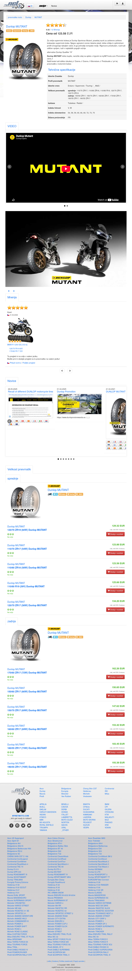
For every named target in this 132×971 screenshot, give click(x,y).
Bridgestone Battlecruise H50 (19, 848)
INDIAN (43, 814)
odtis (49, 961)
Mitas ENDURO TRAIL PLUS (59, 934)
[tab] (11, 126)
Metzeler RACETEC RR (57, 908)
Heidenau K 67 (13, 890)
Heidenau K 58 (13, 884)
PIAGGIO (108, 822)
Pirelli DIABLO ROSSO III (98, 947)
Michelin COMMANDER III (18, 921)
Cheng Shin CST (90, 788)
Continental (109, 788)
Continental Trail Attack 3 (98, 866)
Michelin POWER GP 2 (97, 923)
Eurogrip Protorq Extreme (17, 882)
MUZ (107, 819)
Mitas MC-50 (93, 936)
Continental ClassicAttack (58, 856)
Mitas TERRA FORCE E (98, 939)
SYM (107, 825)
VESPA (86, 827)
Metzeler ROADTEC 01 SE (18, 910)
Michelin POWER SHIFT (17, 926)
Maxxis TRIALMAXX (96, 900)
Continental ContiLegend (17, 859)
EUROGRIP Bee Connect (98, 879)
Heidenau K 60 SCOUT (16, 887)
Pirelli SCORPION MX (56, 952)
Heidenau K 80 (54, 890)
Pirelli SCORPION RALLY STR (19, 954)
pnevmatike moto (15, 17)
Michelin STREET (55, 931)
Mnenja (55, 29)
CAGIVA (64, 806)
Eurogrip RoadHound (56, 882)
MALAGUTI (109, 817)
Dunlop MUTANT (27, 528)
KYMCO (43, 817)
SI (31, 6)
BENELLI (65, 804)
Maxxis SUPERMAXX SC (98, 897)
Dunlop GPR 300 (14, 872)
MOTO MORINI (89, 819)
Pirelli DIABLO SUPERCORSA (100, 949)
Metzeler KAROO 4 (55, 903)
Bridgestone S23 (95, 851)
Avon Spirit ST (13, 840)
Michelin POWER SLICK (57, 926)
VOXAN (108, 827)
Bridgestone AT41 (55, 843)
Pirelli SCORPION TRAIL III (99, 954)
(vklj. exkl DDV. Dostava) (117, 530)
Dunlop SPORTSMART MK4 (59, 877)
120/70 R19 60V (16, 348)
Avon (42, 788)
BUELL (42, 806)
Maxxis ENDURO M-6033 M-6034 (61, 895)
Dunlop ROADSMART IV (58, 874)
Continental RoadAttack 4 (17, 864)
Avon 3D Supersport (15, 838)
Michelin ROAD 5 (55, 929)
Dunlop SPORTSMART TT (99, 877)
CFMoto (86, 806)
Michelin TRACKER (96, 931)
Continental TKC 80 (56, 866)
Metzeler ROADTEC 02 (57, 910)
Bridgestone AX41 (95, 843)
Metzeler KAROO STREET (18, 905)
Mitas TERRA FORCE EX (17, 942)
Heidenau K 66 (94, 887)
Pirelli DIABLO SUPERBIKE (59, 949)
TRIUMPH (44, 827)
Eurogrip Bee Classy (56, 879)
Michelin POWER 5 (96, 921)
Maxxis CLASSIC (95, 892)
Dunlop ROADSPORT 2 (97, 874)
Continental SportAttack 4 (58, 864)
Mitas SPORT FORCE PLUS (59, 939)
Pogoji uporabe (78, 961)
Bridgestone (66, 788)
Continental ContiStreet (16, 861)
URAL (63, 827)
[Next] (14, 291)
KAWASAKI (87, 814)
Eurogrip (64, 791)
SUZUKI (86, 825)
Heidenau (87, 791)
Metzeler (64, 793)
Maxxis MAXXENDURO (16, 897)
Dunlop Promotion (66, 391)
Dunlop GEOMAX (95, 869)
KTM (107, 814)
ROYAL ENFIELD (46, 825)
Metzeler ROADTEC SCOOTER (101, 910)
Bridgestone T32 (54, 853)
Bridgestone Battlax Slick (58, 846)
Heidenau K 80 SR (95, 890)
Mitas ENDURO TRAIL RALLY (100, 934)
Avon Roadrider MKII (96, 838)
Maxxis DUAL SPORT (16, 895)
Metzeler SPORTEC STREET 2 (60, 913)
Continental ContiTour (56, 861)
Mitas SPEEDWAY (14, 939)
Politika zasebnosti (65, 961)
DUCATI (86, 809)
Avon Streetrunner (55, 840)
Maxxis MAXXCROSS (97, 895)
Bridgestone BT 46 (55, 848)
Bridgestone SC (13, 853)
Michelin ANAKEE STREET (99, 916)
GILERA (108, 809)
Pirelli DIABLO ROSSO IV (17, 949)
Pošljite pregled (29, 362)
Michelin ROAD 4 (14, 929)
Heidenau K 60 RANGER (98, 884)
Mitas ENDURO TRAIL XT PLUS (20, 936)
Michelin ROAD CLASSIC (17, 931)
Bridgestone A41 (14, 843)
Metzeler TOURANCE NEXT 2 (100, 913)
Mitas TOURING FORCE (17, 944)
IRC (106, 791)
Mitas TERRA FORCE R (98, 942)
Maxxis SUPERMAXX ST (58, 900)
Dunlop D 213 (13, 869)
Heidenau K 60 (54, 884)
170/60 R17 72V (16, 351)
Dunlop (28, 17)
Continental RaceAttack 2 (98, 861)
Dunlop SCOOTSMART (16, 877)
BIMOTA (86, 804)
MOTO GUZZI (67, 819)
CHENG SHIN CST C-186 (17, 856)
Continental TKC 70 (15, 866)
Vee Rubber (66, 796)
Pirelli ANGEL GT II (55, 947)
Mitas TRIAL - (13, 947)
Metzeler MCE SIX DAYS (98, 905)
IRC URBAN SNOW (56, 892)
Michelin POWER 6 (15, 923)
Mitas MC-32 (53, 936)
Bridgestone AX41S (15, 846)
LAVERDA (87, 817)
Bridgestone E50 (95, 848)
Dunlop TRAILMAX (15, 879)
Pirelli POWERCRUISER (17, 952)
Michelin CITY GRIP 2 (97, 918)
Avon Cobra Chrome (56, 838)
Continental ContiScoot (97, 859)
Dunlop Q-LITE (94, 872)
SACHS (64, 825)
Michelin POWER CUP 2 (57, 923)
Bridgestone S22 (54, 851)
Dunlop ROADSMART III (17, 874)
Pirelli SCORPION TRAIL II (58, 954)
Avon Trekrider (94, 840)
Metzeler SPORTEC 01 (16, 913)
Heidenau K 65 (54, 887)
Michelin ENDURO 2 (56, 921)
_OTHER (65, 830)
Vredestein (87, 796)
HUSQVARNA (88, 812)
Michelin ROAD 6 (95, 929)
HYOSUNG (109, 812)
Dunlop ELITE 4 (54, 869)
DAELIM (43, 809)
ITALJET (64, 814)
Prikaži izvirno (15, 362)
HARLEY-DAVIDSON (48, 812)
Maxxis (42, 793)
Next (123, 167)
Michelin (86, 793)
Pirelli (42, 796)
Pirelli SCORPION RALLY (98, 952)
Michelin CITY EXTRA (56, 918)
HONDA (64, 812)
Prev (9, 167)
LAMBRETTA (66, 817)
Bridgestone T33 (95, 853)
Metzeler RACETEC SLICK (99, 908)
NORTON (65, 822)
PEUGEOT (87, 822)
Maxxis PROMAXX (55, 897)
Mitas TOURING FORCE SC (59, 944)
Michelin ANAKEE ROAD (58, 916)
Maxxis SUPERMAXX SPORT (19, 900)
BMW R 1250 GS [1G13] (17, 344)
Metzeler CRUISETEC (16, 903)
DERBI (64, 809)
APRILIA (43, 804)
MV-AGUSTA (45, 822)
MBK (41, 819)
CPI (106, 806)
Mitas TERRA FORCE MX (58, 942)
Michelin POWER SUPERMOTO (101, 926)
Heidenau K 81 (13, 892)
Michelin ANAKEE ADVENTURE (20, 916)
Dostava (55, 961)
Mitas (107, 793)
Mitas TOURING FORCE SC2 (100, 944)
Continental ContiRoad (57, 859)
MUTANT (38, 17)
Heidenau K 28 (94, 882)
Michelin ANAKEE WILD (17, 918)
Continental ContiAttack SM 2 (100, 856)
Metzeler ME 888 (14, 908)
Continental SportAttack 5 (98, 864)
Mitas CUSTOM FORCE (17, 934)
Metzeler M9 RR (54, 905)
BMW (107, 804)
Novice (54, 6)
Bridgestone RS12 (14, 851)
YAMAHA (43, 830)
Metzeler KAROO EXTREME (99, 903)
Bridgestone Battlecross (98, 846)
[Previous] (9, 291)
